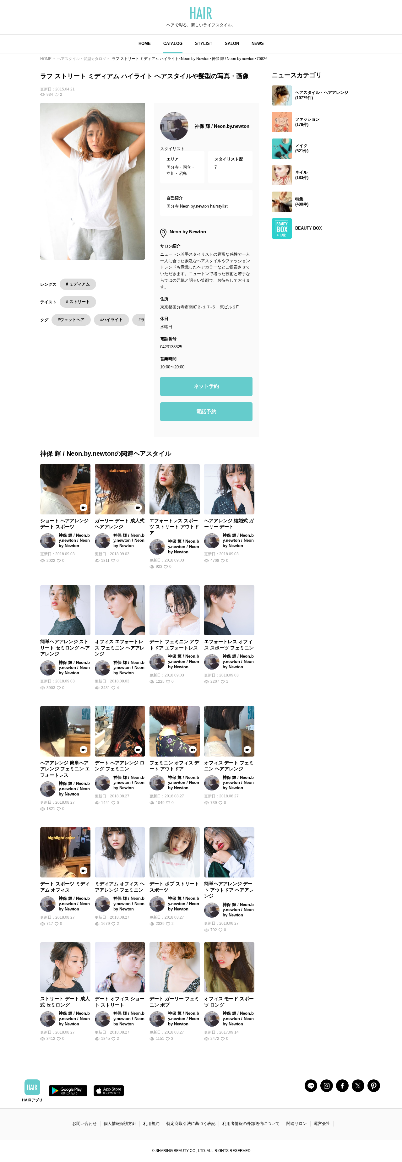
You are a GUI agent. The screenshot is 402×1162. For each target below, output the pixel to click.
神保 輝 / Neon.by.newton (222, 126)
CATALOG (172, 43)
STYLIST (203, 43)
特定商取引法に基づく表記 (190, 1123)
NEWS (258, 43)
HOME (145, 43)
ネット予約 (206, 386)
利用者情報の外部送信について (251, 1123)
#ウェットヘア (71, 319)
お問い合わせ (84, 1123)
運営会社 (322, 1123)
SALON (232, 43)
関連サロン (296, 1123)
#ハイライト (111, 319)
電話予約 (206, 411)
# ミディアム (78, 284)
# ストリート (78, 301)
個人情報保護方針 (120, 1123)
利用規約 (151, 1123)
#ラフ (144, 319)
